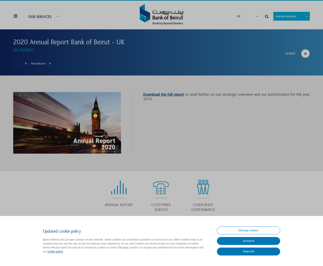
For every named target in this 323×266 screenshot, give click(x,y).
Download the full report (163, 94)
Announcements (65, 63)
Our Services (40, 17)
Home (17, 63)
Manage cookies (248, 230)
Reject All (248, 251)
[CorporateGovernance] (203, 194)
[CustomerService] (161, 194)
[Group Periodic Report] (119, 192)
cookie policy (55, 251)
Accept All (248, 241)
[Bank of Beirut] (161, 15)
